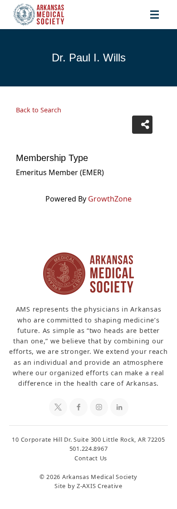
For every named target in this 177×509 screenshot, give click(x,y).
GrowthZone (110, 199)
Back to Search (38, 110)
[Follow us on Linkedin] (119, 407)
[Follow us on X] (58, 407)
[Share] (142, 125)
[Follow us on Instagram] (99, 407)
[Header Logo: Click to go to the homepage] (45, 14)
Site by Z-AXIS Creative (88, 486)
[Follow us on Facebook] (78, 407)
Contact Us (90, 458)
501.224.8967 (88, 448)
